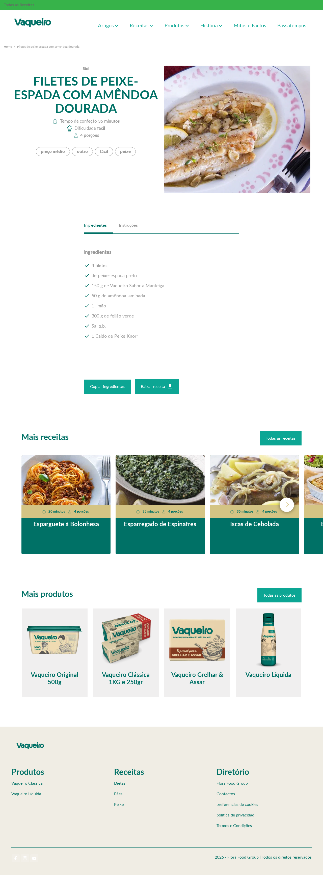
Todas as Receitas (19, 5)
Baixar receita (153, 387)
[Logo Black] (33, 17)
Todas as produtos (279, 595)
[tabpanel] (161, 295)
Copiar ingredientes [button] (107, 387)
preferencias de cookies (237, 805)
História (209, 25)
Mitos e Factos (250, 25)
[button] (116, 25)
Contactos (226, 794)
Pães (118, 794)
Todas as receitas (280, 438)
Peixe (119, 805)
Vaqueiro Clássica (27, 783)
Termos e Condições (234, 826)
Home (8, 46)
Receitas (139, 25)
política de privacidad (235, 815)
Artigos (106, 25)
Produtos (174, 25)
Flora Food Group (232, 783)
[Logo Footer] (30, 743)
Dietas (119, 783)
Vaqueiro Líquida (26, 794)
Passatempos (291, 25)
